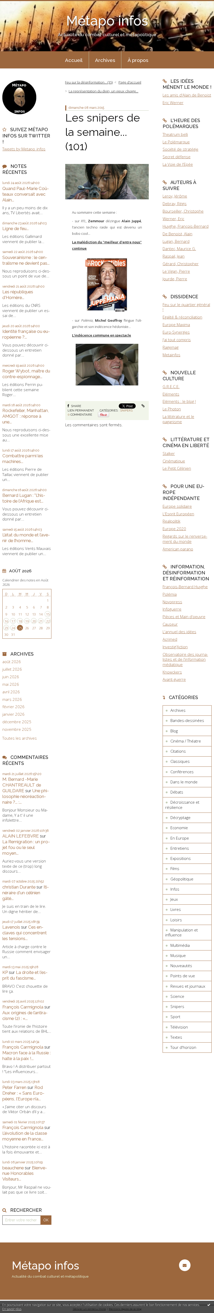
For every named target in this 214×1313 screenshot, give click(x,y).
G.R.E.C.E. (171, 386)
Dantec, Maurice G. (179, 248)
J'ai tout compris (177, 339)
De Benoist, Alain (177, 233)
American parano (178, 548)
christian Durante (18, 887)
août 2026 (11, 661)
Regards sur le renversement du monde (185, 539)
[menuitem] (74, 59)
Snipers (126, 410)
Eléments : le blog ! (179, 401)
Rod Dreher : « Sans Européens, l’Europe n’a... (23, 1093)
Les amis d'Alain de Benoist (187, 95)
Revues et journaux (187, 986)
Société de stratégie (180, 149)
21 (41, 621)
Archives (105, 60)
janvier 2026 (13, 714)
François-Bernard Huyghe (185, 586)
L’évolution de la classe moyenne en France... (24, 1136)
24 (13, 628)
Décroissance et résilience (182, 805)
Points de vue (182, 975)
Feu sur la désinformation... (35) (89, 82)
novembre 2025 (16, 729)
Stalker (169, 453)
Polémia (170, 594)
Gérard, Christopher (181, 263)
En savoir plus (11, 1309)
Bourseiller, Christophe (183, 211)
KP (5, 972)
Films (174, 868)
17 (13, 621)
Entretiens (179, 848)
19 (27, 621)
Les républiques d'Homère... (17, 294)
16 (6, 621)
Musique (178, 955)
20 (34, 621)
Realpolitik (171, 521)
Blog (174, 730)
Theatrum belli (175, 134)
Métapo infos (107, 21)
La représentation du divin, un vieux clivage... (103, 91)
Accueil (73, 60)
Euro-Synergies (176, 332)
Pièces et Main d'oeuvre (184, 616)
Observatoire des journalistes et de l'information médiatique (185, 659)
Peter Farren (14, 1087)
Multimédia (180, 945)
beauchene (13, 1167)
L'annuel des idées (179, 631)
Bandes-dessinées (187, 720)
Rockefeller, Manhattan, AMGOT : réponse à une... (25, 416)
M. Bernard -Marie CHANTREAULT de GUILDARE (21, 785)
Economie (179, 827)
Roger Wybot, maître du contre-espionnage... (26, 373)
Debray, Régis (175, 203)
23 (6, 628)
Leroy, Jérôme (175, 196)
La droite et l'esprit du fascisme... (24, 975)
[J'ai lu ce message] (209, 1305)
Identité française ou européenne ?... (26, 334)
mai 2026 (10, 684)
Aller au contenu (17, 4)
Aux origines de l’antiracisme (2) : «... (24, 1015)
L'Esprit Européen (178, 513)
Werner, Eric (173, 218)
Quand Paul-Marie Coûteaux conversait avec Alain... (25, 194)
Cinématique (174, 461)
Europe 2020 (174, 528)
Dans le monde (184, 781)
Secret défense (177, 156)
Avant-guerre (174, 679)
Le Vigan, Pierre (176, 271)
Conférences (182, 771)
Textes (176, 1037)
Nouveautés (181, 965)
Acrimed (170, 639)
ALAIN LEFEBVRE (20, 836)
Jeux (174, 899)
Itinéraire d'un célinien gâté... (25, 892)
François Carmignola (22, 1007)
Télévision (179, 1027)
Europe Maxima (176, 324)
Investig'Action (175, 646)
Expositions (180, 858)
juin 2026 (10, 676)
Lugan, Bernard (176, 241)
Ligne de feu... (15, 228)
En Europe (179, 838)
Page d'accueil (129, 82)
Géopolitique (181, 878)
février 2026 (13, 706)
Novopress (172, 601)
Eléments (171, 394)
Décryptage (180, 817)
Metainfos (171, 354)
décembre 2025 (16, 721)
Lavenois (11, 927)
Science (177, 996)
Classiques (180, 761)
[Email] (185, 1265)
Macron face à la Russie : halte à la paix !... (26, 1055)
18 (20, 621)
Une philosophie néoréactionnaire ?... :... (25, 796)
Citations (178, 751)
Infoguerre (172, 609)
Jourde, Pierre (175, 278)
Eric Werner (173, 102)
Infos (174, 889)
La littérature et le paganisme (178, 419)
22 (48, 621)
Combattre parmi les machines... (22, 458)
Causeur (170, 624)
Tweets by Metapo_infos (23, 148)
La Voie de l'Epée (178, 164)
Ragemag (171, 347)
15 (48, 614)
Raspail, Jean (174, 256)
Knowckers (172, 672)
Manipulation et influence (181, 932)
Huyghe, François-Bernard (186, 226)
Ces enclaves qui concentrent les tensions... (24, 932)
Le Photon (172, 408)
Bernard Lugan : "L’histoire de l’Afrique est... (23, 498)
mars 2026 (12, 699)
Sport (175, 1016)
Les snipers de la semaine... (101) (102, 132)
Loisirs (176, 919)
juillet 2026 (12, 669)
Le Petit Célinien (177, 468)
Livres (175, 909)
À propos (138, 60)
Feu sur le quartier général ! (186, 307)
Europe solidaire (177, 506)
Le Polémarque (176, 141)
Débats (176, 792)
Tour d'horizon (183, 1047)
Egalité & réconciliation (182, 317)
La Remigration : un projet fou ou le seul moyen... (26, 847)
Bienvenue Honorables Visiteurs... (24, 1173)
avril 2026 (11, 691)
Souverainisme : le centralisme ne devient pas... (26, 260)
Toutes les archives (19, 738)
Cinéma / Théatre (185, 741)
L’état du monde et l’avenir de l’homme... (26, 537)
